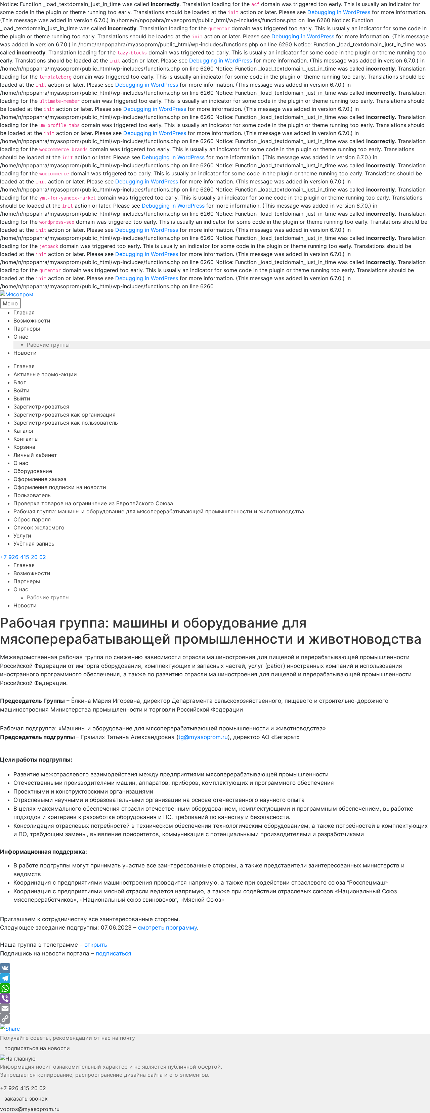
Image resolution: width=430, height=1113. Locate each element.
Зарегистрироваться (41, 406)
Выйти (21, 398)
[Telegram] (215, 978)
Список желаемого (38, 527)
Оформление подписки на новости (59, 487)
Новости (25, 352)
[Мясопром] (215, 294)
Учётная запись (33, 543)
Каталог (23, 430)
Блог (19, 382)
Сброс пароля (32, 519)
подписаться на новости (37, 1048)
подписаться (113, 953)
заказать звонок (26, 1098)
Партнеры (26, 328)
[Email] (215, 1008)
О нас (20, 336)
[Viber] (215, 998)
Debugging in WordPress (338, 12)
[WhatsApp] (215, 988)
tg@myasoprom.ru (203, 737)
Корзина (24, 446)
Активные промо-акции (45, 374)
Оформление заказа (40, 479)
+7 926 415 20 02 (23, 557)
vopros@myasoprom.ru (29, 1109)
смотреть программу (167, 927)
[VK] (215, 968)
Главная (24, 312)
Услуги (22, 535)
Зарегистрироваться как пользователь (65, 422)
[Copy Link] (215, 1019)
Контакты (26, 438)
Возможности (31, 320)
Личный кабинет (35, 455)
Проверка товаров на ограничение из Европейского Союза (93, 503)
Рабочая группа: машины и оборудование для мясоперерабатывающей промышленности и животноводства (158, 511)
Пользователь (32, 495)
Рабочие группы (48, 344)
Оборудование (32, 471)
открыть (95, 944)
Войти (21, 390)
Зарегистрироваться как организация (64, 414)
